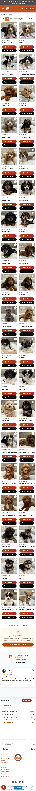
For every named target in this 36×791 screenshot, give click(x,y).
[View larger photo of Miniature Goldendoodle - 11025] (33, 433)
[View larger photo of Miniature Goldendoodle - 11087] (33, 465)
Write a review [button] (20, 662)
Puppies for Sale (5, 758)
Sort (30, 19)
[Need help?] (3, 787)
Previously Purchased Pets (5, 768)
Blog (2, 774)
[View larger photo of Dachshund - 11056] (15, 213)
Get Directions (8, 722)
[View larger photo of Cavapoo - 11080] (15, 87)
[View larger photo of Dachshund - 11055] (33, 181)
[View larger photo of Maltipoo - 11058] (15, 402)
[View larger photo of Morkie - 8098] (15, 559)
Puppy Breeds (5, 776)
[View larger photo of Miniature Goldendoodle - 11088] (15, 496)
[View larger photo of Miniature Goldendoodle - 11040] (15, 465)
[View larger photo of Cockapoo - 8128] (15, 118)
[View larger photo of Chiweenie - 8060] (33, 87)
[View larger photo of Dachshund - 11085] (15, 244)
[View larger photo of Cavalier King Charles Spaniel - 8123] (33, 55)
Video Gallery (5, 771)
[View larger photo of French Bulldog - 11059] (15, 307)
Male (23, 40)
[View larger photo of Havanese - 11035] (33, 339)
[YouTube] (7, 749)
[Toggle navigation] (3, 8)
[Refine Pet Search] (3, 19)
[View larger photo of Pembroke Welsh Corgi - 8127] (33, 591)
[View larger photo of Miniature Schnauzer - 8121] (33, 528)
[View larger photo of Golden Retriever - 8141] (33, 307)
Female (6, 40)
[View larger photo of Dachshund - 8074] (33, 244)
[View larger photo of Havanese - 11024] (15, 339)
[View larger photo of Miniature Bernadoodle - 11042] (33, 402)
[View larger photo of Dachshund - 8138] (15, 276)
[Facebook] (3, 749)
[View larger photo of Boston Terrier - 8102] (15, 55)
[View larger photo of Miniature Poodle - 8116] (15, 528)
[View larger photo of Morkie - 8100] (33, 559)
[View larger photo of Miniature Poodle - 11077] (33, 496)
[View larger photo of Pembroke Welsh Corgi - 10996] (15, 591)
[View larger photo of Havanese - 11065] (33, 370)
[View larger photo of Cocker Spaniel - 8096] (33, 118)
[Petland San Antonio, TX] (7, 8)
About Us (3, 765)
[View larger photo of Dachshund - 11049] (15, 181)
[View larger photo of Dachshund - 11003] (33, 150)
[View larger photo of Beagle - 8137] (33, 24)
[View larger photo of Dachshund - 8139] (33, 276)
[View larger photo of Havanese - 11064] (15, 370)
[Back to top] (33, 700)
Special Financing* (4, 761)
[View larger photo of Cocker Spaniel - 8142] (15, 150)
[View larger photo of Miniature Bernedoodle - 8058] (15, 433)
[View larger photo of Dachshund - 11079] (33, 213)
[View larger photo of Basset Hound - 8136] (15, 24)
